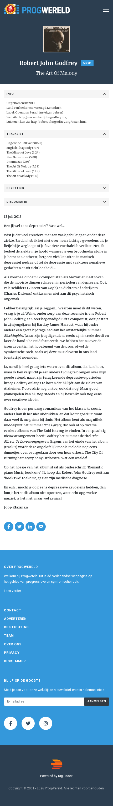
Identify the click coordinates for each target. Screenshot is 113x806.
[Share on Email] (41, 526)
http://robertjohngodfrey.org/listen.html (58, 121)
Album (87, 63)
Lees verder (12, 591)
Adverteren (15, 619)
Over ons (13, 644)
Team (9, 635)
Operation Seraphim (29, 112)
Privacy (11, 653)
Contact (12, 610)
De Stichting (16, 627)
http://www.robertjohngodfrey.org (43, 117)
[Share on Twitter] (19, 526)
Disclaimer (15, 661)
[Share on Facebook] (8, 526)
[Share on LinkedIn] (30, 526)
